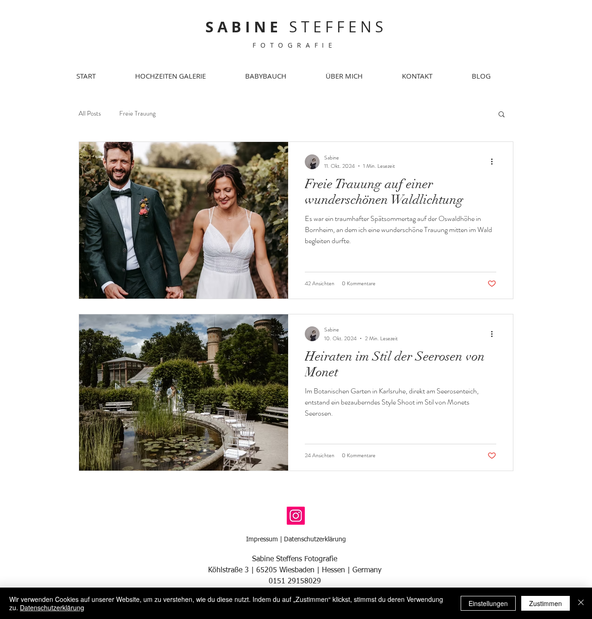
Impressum (262, 539)
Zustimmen (545, 603)
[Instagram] (296, 516)
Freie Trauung (137, 113)
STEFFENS (296, 27)
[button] (501, 115)
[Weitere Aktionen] (494, 161)
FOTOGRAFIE (295, 45)
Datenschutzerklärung (315, 539)
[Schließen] (580, 603)
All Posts (90, 113)
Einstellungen (488, 603)
